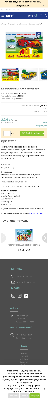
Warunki (24, 356)
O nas (24, 353)
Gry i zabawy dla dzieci (17, 24)
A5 (41, 24)
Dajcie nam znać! (36, 213)
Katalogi (24, 362)
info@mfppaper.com (26, 282)
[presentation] (3, 74)
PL (42, 9)
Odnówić (24, 395)
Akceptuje (34, 395)
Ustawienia (14, 395)
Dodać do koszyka (35, 133)
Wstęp (4, 24)
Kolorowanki (34, 24)
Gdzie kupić (24, 359)
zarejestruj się (22, 5)
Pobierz (24, 365)
